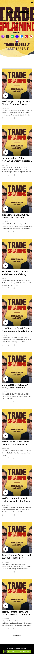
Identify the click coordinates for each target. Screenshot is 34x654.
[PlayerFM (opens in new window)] (26, 36)
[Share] (14, 118)
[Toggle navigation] (32, 2)
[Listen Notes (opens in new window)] (31, 36)
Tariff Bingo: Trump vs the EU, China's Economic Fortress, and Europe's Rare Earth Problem (17, 102)
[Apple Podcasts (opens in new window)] (3, 36)
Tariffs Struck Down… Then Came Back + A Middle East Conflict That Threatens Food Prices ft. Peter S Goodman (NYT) (16, 443)
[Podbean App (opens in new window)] (7, 36)
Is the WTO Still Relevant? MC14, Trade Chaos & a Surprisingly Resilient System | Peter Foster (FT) (16, 386)
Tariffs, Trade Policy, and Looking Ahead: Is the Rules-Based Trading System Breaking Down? (16, 499)
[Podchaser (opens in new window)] (17, 41)
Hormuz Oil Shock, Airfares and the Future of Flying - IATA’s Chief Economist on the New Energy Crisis (17, 273)
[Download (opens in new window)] (8, 118)
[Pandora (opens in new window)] (21, 36)
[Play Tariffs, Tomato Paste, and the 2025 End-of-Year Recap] (5, 605)
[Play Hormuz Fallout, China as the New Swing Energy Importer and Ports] (5, 152)
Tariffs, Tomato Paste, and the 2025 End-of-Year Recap (16, 613)
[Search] (28, 2)
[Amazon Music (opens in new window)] (17, 36)
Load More (17, 636)
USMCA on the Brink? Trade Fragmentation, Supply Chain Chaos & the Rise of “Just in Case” (16, 329)
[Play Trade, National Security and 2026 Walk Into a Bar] (5, 549)
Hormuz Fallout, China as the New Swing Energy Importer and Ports (16, 159)
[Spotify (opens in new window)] (12, 36)
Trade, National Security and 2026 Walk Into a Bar (16, 556)
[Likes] (3, 118)
